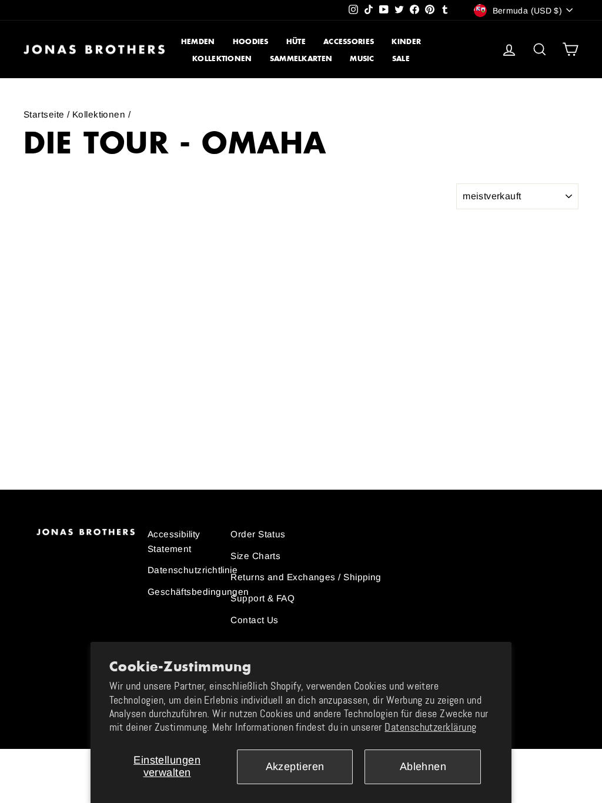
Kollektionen (98, 114)
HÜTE (296, 41)
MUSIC (362, 58)
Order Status (257, 534)
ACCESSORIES (348, 41)
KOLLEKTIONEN (222, 58)
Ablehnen (423, 766)
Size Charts (255, 556)
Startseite (44, 114)
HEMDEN (198, 41)
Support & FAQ (262, 598)
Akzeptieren (295, 766)
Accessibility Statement (174, 541)
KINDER (406, 41)
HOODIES (251, 41)
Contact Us (254, 620)
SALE (401, 58)
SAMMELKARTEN (301, 58)
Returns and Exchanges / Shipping (305, 577)
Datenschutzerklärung (430, 727)
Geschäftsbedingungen (198, 592)
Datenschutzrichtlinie (193, 570)
